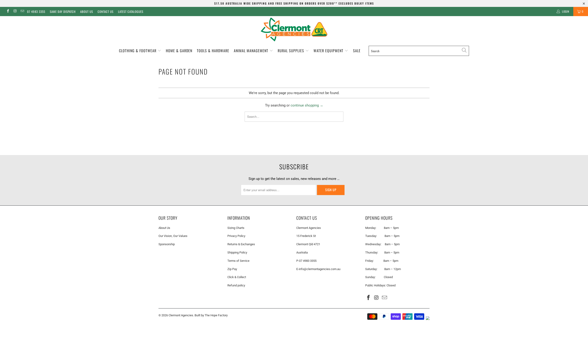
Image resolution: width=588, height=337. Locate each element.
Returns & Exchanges (241, 244)
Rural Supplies (291, 50)
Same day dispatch (63, 11)
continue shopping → (307, 105)
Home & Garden (179, 50)
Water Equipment (329, 50)
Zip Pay (232, 269)
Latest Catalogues (130, 11)
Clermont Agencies (181, 315)
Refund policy (236, 285)
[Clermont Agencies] (294, 29)
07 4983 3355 (36, 11)
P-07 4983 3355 (306, 260)
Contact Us (105, 11)
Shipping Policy (237, 252)
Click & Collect (236, 277)
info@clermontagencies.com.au (319, 269)
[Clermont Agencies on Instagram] (15, 11)
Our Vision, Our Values (172, 236)
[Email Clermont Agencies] (22, 11)
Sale (357, 50)
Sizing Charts (235, 228)
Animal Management (251, 50)
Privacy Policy (236, 236)
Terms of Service (238, 260)
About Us (86, 11)
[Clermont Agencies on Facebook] (8, 11)
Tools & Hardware (213, 50)
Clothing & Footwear (138, 50)
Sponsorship (166, 244)
